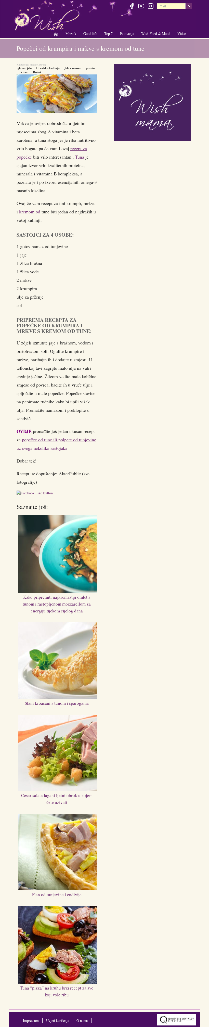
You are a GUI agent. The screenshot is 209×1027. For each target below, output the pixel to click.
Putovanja (127, 33)
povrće (90, 68)
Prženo (23, 72)
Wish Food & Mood (155, 33)
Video (181, 33)
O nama (82, 1020)
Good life (90, 33)
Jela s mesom (72, 68)
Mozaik (71, 33)
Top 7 (108, 33)
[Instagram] (150, 7)
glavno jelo (25, 68)
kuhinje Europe (38, 64)
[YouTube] (141, 7)
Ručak (37, 72)
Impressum (31, 1020)
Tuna (79, 157)
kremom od (29, 212)
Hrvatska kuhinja (48, 68)
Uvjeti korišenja (57, 1020)
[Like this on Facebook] (36, 493)
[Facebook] (131, 7)
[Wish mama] (152, 101)
